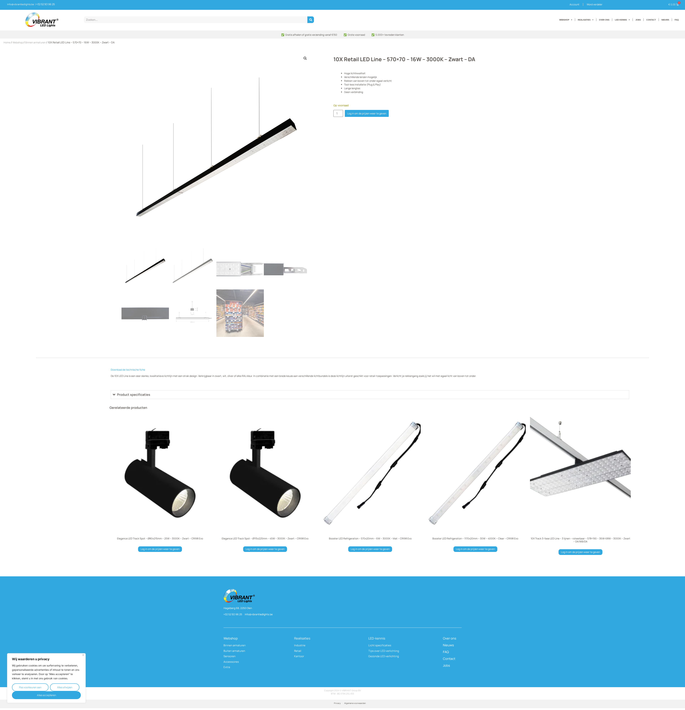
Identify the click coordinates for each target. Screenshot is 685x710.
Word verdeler (594, 4)
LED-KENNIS (621, 20)
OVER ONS (604, 20)
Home (7, 42)
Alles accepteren (46, 695)
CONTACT (651, 20)
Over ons (449, 638)
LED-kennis (376, 638)
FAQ (677, 20)
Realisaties (302, 638)
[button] (305, 58)
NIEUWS (665, 20)
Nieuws (448, 645)
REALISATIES (584, 20)
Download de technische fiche (128, 369)
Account (574, 4)
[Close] (83, 655)
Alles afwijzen (64, 687)
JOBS (638, 20)
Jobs (446, 665)
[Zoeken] (310, 19)
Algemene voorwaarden (355, 703)
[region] (46, 678)
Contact (449, 658)
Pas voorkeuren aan (30, 687)
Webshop (17, 42)
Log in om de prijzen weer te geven (366, 113)
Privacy (337, 703)
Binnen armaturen (35, 42)
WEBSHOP (564, 20)
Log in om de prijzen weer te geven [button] (160, 549)
